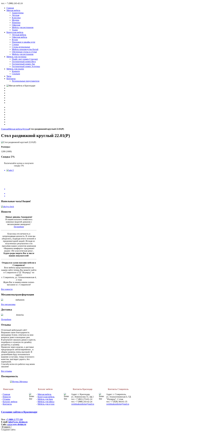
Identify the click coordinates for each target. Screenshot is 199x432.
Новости (7, 397)
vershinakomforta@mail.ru (82, 404)
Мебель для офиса (46, 401)
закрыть (6, 427)
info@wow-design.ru (17, 422)
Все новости (7, 289)
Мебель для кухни (46, 404)
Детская (25, 129)
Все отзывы (6, 371)
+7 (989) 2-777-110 (14, 419)
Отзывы (6, 399)
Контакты (7, 404)
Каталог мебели (10, 401)
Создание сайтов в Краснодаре (19, 411)
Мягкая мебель (15, 129)
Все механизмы (8, 304)
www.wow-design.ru (16, 424)
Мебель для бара (45, 399)
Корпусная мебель (46, 397)
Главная (4, 129)
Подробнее (19, 227)
